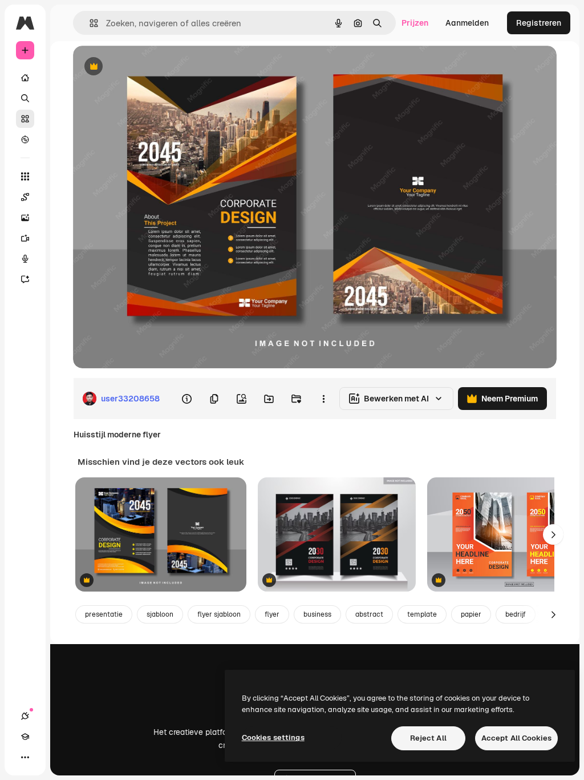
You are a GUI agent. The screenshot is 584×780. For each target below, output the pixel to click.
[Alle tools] (25, 176)
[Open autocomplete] (89, 23)
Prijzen (415, 23)
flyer (272, 614)
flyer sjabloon (219, 614)
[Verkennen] (25, 139)
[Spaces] (25, 197)
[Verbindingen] (25, 716)
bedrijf (515, 614)
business (317, 614)
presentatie (104, 614)
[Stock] (25, 119)
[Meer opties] (323, 398)
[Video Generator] (25, 238)
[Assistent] (25, 279)
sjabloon (160, 614)
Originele (148, 67)
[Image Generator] (25, 217)
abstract (369, 614)
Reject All (428, 738)
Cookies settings (273, 737)
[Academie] (25, 736)
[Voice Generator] (25, 259)
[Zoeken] (25, 98)
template (422, 614)
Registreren (538, 23)
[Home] (25, 78)
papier (471, 614)
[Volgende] (553, 534)
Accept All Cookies (516, 738)
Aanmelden (467, 23)
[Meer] (25, 757)
